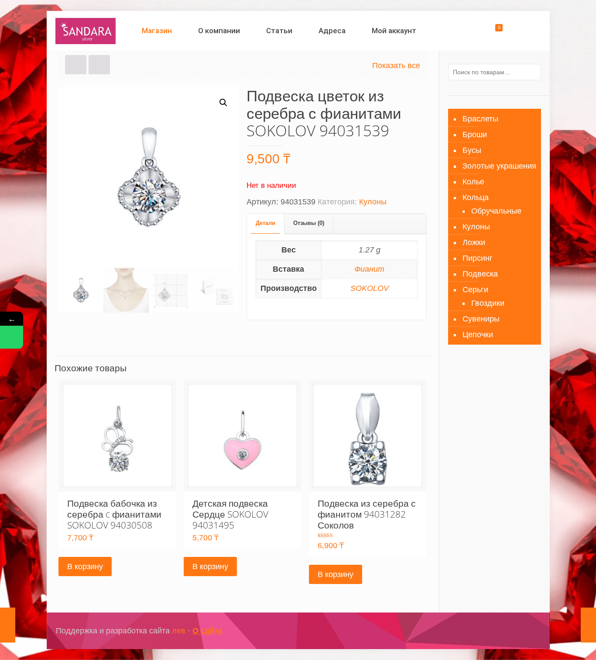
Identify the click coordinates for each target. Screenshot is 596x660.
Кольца (475, 197)
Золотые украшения (499, 166)
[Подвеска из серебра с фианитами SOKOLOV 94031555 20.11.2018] (588, 625)
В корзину (85, 566)
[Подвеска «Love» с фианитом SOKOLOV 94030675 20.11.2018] (7, 625)
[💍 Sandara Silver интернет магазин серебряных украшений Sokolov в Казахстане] (85, 30)
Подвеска (480, 274)
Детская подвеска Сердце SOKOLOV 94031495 (230, 514)
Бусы (471, 150)
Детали (265, 223)
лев (178, 630)
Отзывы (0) (308, 223)
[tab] (265, 223)
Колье (473, 181)
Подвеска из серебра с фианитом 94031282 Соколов (367, 514)
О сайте (207, 630)
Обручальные (496, 211)
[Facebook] (491, 631)
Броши (474, 134)
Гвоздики (487, 303)
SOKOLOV (369, 288)
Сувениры (481, 318)
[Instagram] (503, 631)
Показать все (396, 65)
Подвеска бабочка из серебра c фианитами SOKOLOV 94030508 (114, 514)
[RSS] (526, 631)
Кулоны (373, 201)
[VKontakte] (515, 631)
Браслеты (480, 118)
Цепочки (477, 334)
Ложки (473, 242)
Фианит (369, 269)
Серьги (475, 289)
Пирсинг (477, 258)
